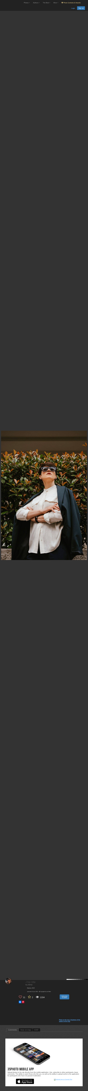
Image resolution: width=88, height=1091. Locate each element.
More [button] (55, 2)
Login (73, 8)
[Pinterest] (23, 1002)
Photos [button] (26, 2)
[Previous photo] (2, 478)
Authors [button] (36, 2)
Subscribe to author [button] (64, 996)
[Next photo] (86, 478)
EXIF (36, 1030)
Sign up (81, 8)
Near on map (25, 1030)
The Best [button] (46, 2)
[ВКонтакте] (20, 1002)
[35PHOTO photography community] (12, 3)
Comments (12, 1030)
